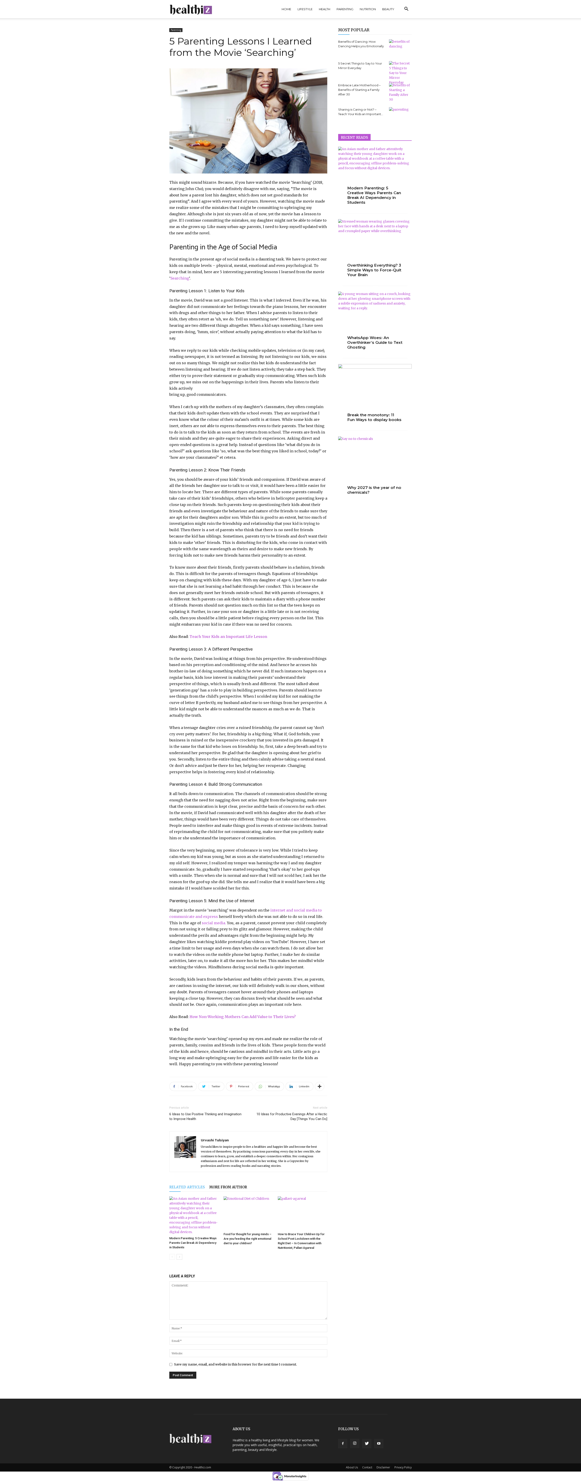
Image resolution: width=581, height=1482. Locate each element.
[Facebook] (342, 1443)
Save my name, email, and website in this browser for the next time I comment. (235, 1364)
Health (324, 9)
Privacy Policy (403, 1467)
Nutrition (368, 9)
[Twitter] (366, 1443)
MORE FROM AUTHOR (228, 1187)
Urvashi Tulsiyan (215, 1140)
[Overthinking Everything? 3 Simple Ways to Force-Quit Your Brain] (375, 246)
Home (286, 9)
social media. (214, 923)
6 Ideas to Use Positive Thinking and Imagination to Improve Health (205, 1116)
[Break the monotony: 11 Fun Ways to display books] (375, 390)
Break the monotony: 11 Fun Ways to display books (374, 417)
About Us (352, 1467)
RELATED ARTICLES (187, 1187)
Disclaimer (383, 1467)
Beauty (388, 9)
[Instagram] (354, 1443)
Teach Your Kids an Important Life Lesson (228, 636)
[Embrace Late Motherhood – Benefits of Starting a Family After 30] (400, 92)
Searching (179, 278)
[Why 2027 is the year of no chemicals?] (375, 463)
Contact (367, 1467)
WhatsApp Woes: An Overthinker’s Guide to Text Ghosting (374, 342)
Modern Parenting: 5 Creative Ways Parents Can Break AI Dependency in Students (193, 1243)
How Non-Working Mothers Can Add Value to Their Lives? (243, 1016)
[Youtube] (378, 1443)
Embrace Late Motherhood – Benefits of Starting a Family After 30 (359, 89)
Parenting (345, 9)
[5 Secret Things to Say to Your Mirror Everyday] (400, 73)
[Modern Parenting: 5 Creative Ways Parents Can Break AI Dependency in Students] (194, 1215)
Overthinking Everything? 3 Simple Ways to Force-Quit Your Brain (374, 270)
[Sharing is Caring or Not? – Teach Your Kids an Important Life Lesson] (400, 115)
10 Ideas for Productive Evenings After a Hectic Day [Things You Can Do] (291, 1116)
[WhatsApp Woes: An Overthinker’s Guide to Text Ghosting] (375, 318)
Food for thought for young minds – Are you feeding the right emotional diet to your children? (247, 1238)
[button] (406, 9)
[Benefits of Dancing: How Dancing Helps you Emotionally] (400, 46)
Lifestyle (305, 9)
